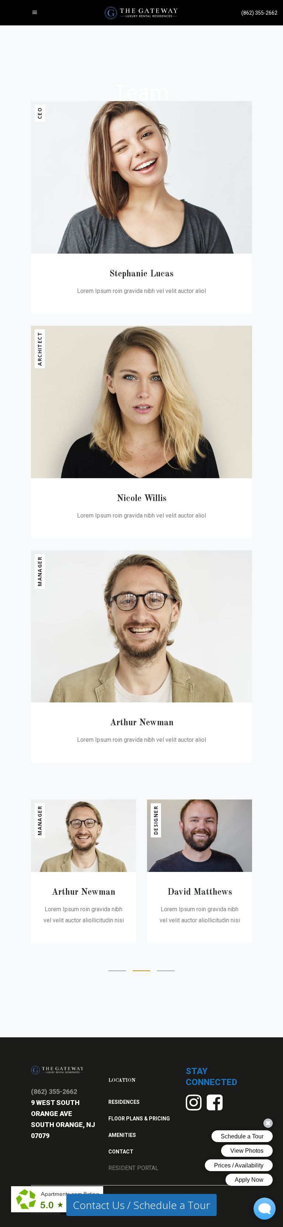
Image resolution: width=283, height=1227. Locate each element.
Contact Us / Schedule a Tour (141, 1205)
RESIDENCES (124, 1102)
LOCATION (122, 1080)
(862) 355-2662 (54, 1091)
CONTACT (120, 1152)
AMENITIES (122, 1135)
